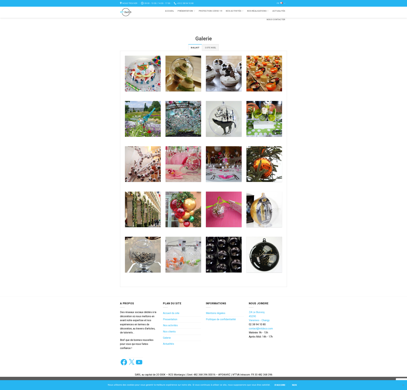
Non (294, 385)
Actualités (278, 11)
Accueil (169, 11)
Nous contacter (276, 19)
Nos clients (169, 331)
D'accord (280, 385)
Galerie (167, 337)
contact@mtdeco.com (261, 328)
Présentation (185, 11)
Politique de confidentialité (221, 319)
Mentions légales (215, 313)
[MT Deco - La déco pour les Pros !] (129, 12)
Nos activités (233, 11)
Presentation (170, 319)
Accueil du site (171, 313)
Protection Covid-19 (210, 11)
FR (278, 3)
